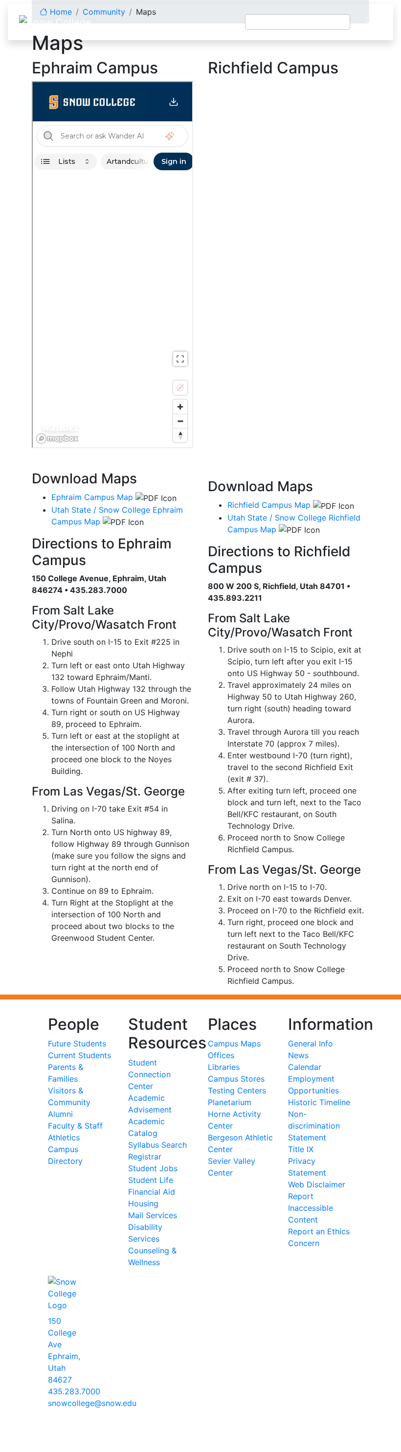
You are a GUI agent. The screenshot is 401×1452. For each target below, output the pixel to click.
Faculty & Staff (75, 1126)
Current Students (79, 1055)
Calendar (304, 1067)
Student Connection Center (149, 1074)
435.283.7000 (74, 1391)
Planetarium (229, 1102)
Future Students (77, 1043)
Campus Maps (234, 1043)
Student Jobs (153, 1168)
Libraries (224, 1067)
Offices (221, 1055)
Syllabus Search (157, 1145)
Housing (143, 1203)
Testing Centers (237, 1090)
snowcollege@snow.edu (92, 1403)
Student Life (150, 1180)
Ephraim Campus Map (92, 497)
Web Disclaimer (316, 1184)
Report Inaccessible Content (310, 1208)
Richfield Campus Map (269, 505)
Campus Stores (236, 1079)
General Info (310, 1043)
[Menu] (371, 22)
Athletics (64, 1137)
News (298, 1055)
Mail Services (152, 1215)
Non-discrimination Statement (314, 1125)
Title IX (300, 1149)
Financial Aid (151, 1192)
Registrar (144, 1156)
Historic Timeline (319, 1102)
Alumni (60, 1114)
